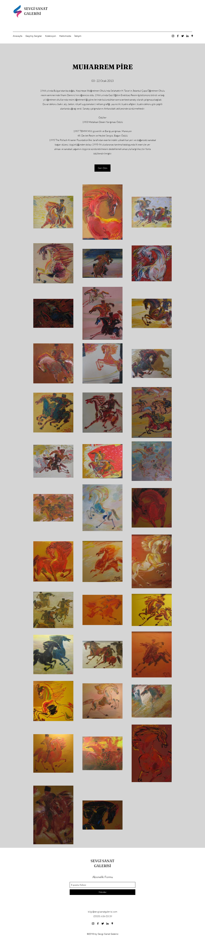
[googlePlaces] (192, 36)
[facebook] (177, 36)
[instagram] (173, 36)
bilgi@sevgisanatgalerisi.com (102, 911)
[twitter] (182, 36)
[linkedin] (187, 36)
